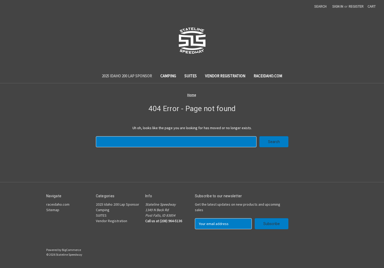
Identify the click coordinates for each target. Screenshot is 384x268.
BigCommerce (71, 250)
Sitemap (52, 209)
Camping (168, 75)
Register (356, 6)
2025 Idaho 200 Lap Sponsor (127, 75)
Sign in (337, 6)
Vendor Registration (225, 75)
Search (320, 6)
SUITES (190, 75)
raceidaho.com (268, 75)
